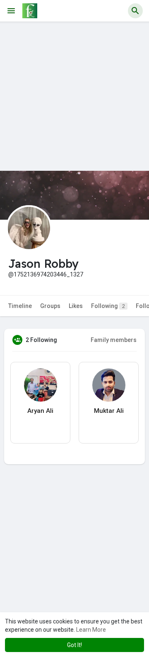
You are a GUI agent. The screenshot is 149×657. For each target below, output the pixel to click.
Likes (76, 306)
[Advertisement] (74, 96)
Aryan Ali (40, 411)
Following (108, 306)
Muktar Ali (109, 411)
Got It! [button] (74, 645)
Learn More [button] (91, 629)
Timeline (20, 306)
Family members (114, 340)
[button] (135, 10)
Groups (50, 306)
